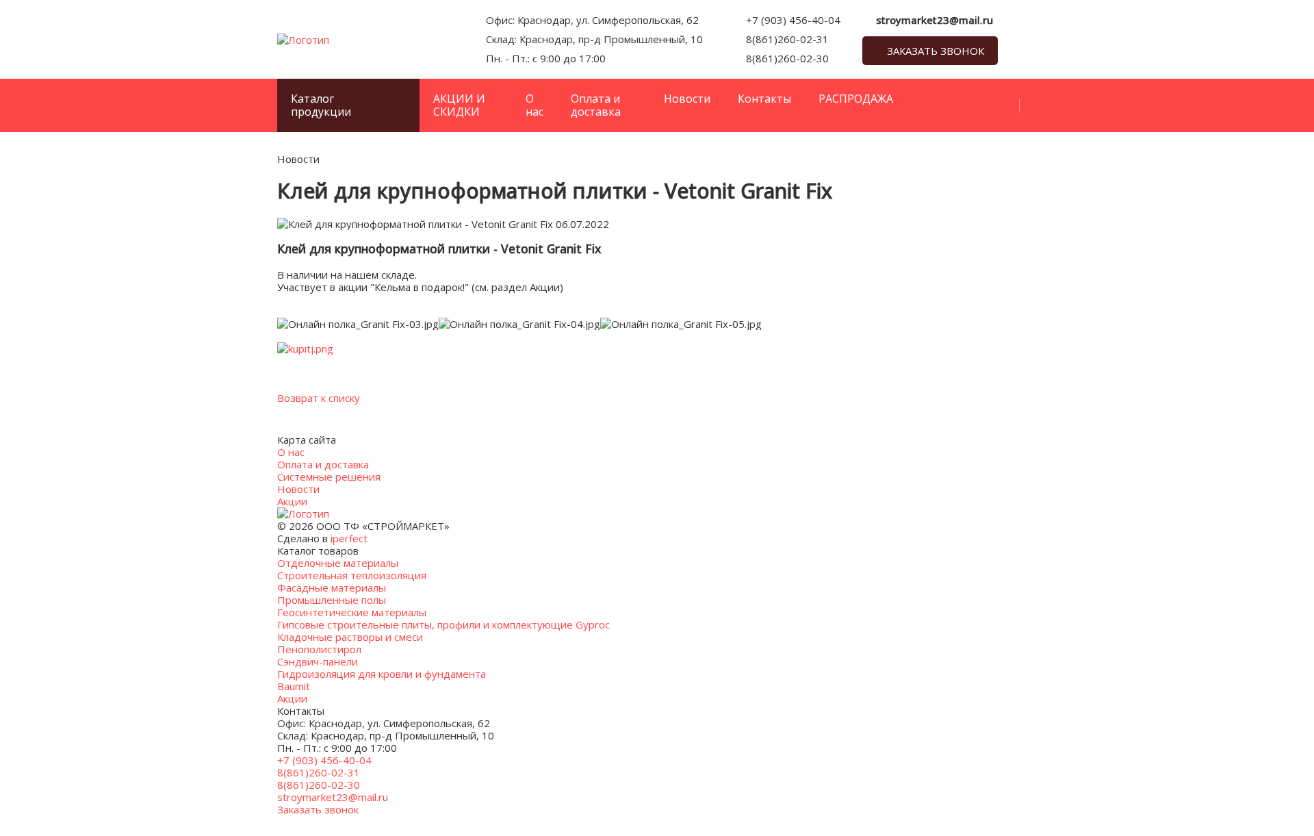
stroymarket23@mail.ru (934, 20)
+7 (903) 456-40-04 (793, 20)
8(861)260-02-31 (787, 39)
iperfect (349, 538)
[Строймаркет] (303, 40)
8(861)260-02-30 (787, 58)
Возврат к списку (318, 398)
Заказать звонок (935, 51)
